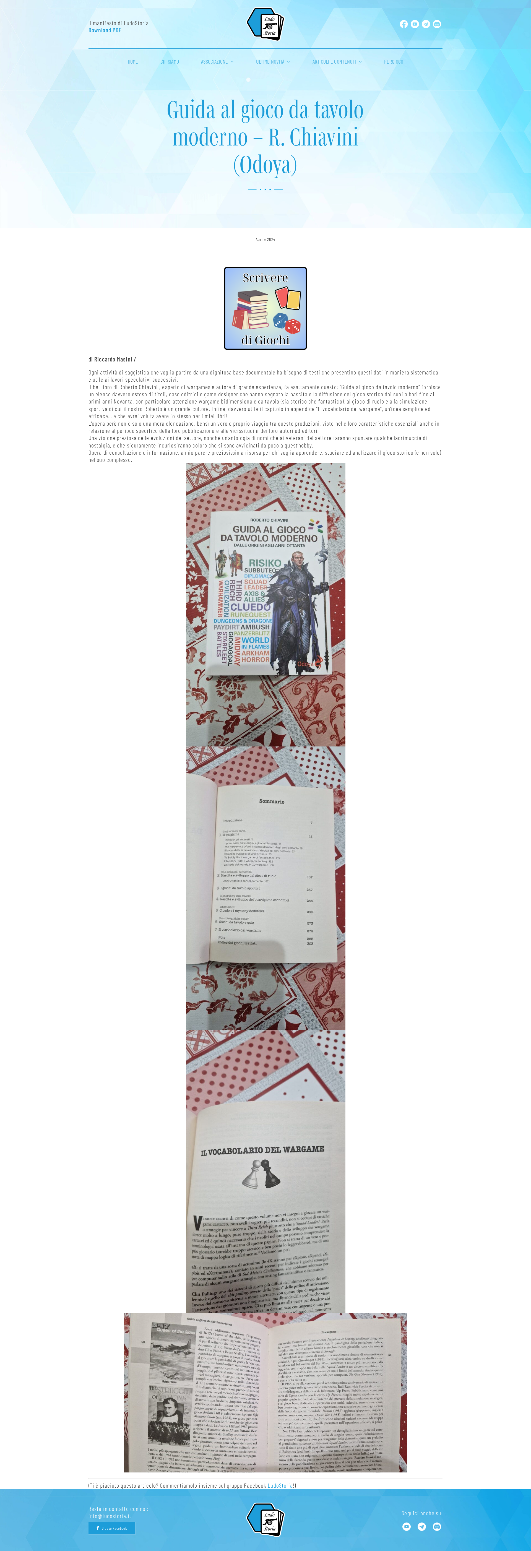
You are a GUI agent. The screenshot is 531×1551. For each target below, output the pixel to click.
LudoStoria (280, 1485)
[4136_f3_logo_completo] (265, 10)
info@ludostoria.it (109, 1515)
